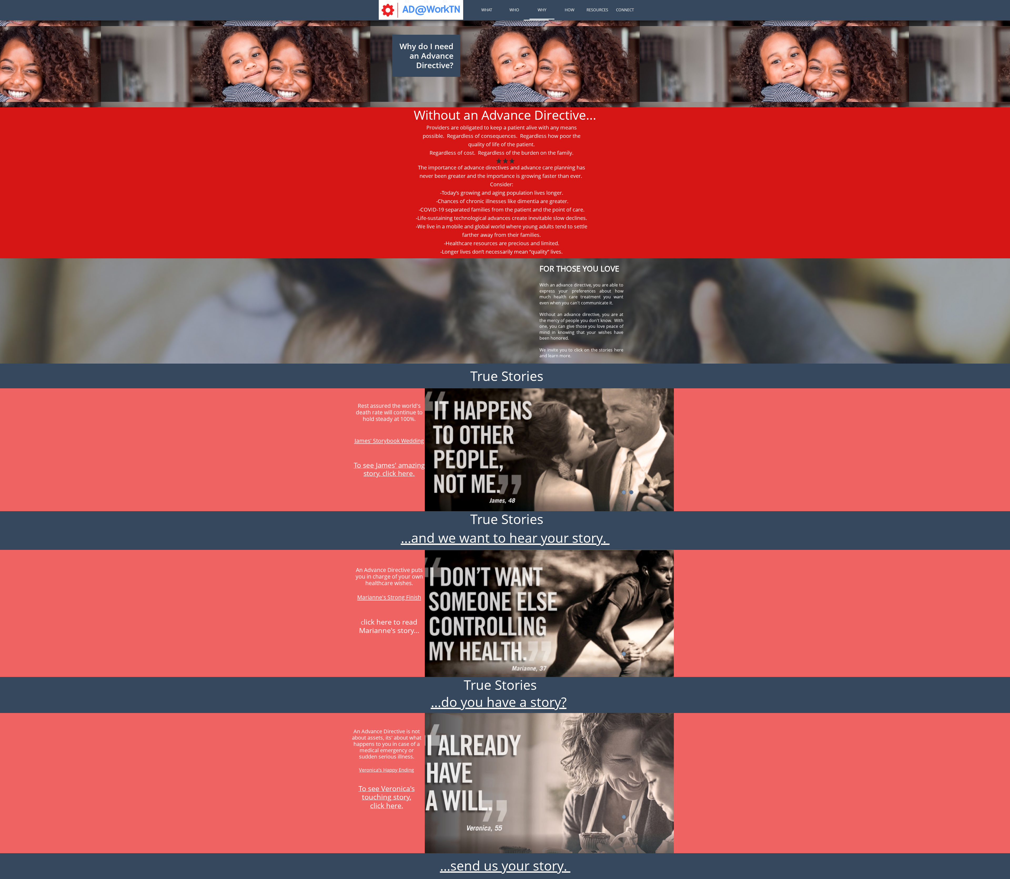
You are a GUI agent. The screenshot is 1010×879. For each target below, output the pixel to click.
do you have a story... (496, 702)
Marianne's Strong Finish (389, 597)
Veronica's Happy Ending (386, 770)
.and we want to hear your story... (505, 538)
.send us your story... (505, 866)
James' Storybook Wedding (389, 440)
